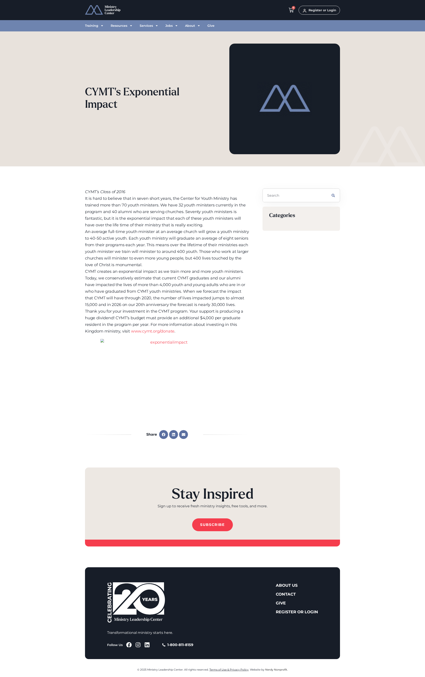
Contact (286, 594)
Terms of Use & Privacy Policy (229, 669)
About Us (287, 585)
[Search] (333, 195)
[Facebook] (129, 645)
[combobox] (295, 195)
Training (91, 26)
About (190, 26)
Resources (119, 26)
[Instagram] (138, 645)
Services (146, 26)
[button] (163, 434)
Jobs (169, 26)
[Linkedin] (147, 645)
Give (210, 26)
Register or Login (297, 612)
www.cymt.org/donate (153, 331)
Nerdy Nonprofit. (276, 669)
